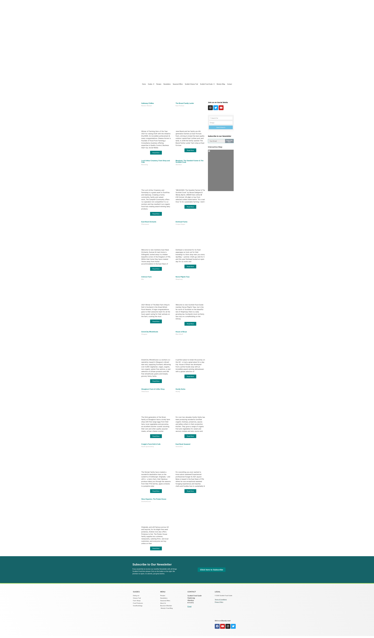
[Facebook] (217, 626)
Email (189, 606)
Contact (229, 84)
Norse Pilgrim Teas (183, 277)
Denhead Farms (181, 222)
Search (220, 127)
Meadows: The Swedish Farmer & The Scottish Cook (189, 161)
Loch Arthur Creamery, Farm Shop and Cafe (155, 161)
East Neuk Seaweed (183, 444)
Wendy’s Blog (221, 84)
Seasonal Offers (178, 84)
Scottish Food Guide (206, 84)
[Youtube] (221, 107)
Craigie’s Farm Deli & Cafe (151, 444)
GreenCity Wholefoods (149, 332)
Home (144, 84)
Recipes (158, 84)
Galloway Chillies (147, 103)
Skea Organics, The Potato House (153, 499)
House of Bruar (181, 332)
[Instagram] (210, 107)
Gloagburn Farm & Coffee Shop (153, 389)
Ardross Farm (146, 277)
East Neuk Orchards (148, 222)
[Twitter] (215, 107)
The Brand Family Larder (185, 103)
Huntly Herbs (180, 389)
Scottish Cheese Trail (191, 84)
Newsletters (167, 84)
